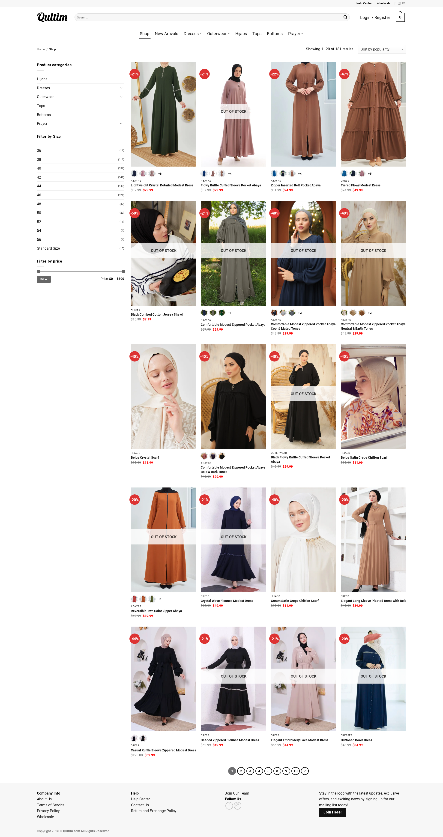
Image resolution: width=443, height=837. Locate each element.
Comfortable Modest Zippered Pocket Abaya (233, 325)
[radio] (134, 173)
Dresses (191, 33)
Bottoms (275, 33)
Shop (144, 33)
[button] (400, 17)
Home (41, 49)
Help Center (140, 798)
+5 (369, 173)
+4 (230, 173)
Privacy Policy (48, 810)
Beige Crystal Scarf (145, 457)
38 (39, 159)
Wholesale (45, 816)
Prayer (294, 33)
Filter (43, 279)
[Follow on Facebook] (395, 3)
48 (39, 203)
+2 (300, 312)
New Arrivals (166, 33)
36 (39, 150)
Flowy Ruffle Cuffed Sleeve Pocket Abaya (231, 185)
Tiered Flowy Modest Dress (360, 185)
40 (39, 168)
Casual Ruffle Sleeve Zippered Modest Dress (163, 750)
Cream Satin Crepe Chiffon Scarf (295, 601)
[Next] (305, 771)
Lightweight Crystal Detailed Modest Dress (162, 185)
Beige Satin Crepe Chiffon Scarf (364, 457)
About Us (44, 798)
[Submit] (345, 17)
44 (39, 185)
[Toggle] (121, 87)
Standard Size (48, 248)
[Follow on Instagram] (399, 3)
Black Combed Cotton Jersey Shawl (157, 314)
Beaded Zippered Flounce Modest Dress (230, 740)
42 (39, 177)
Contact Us (140, 804)
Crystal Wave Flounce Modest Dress (227, 601)
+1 (230, 312)
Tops (256, 33)
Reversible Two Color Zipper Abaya (156, 611)
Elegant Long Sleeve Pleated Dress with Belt (373, 601)
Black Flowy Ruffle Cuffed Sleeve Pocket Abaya (300, 459)
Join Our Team (237, 793)
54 (39, 230)
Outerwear (217, 33)
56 (39, 239)
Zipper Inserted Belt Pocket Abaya (296, 185)
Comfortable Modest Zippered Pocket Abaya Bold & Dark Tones (233, 469)
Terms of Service (50, 804)
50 (39, 212)
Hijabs (241, 33)
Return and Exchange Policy (154, 810)
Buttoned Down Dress (356, 740)
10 (295, 770)
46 (39, 194)
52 (39, 221)
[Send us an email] (403, 3)
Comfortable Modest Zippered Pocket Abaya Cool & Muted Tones (303, 326)
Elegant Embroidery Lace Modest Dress (299, 740)
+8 (160, 173)
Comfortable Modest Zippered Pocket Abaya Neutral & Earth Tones (373, 326)
